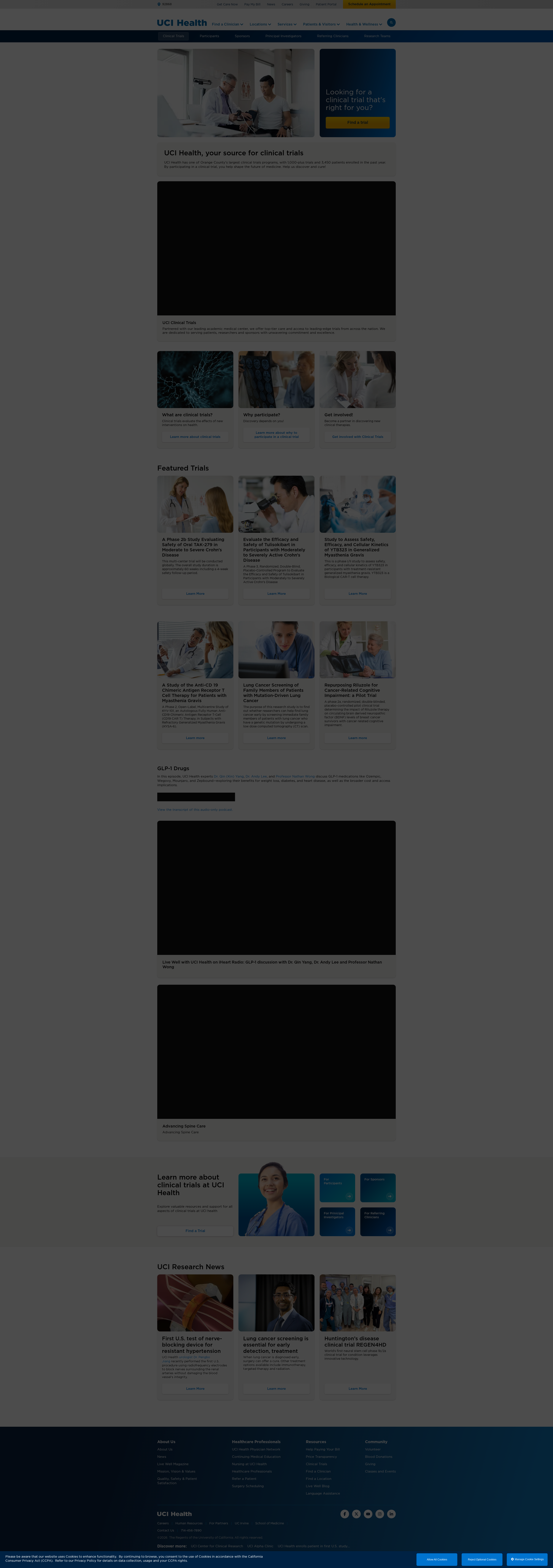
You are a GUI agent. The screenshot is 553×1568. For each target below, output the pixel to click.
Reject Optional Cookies (482, 1559)
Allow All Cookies (437, 1559)
